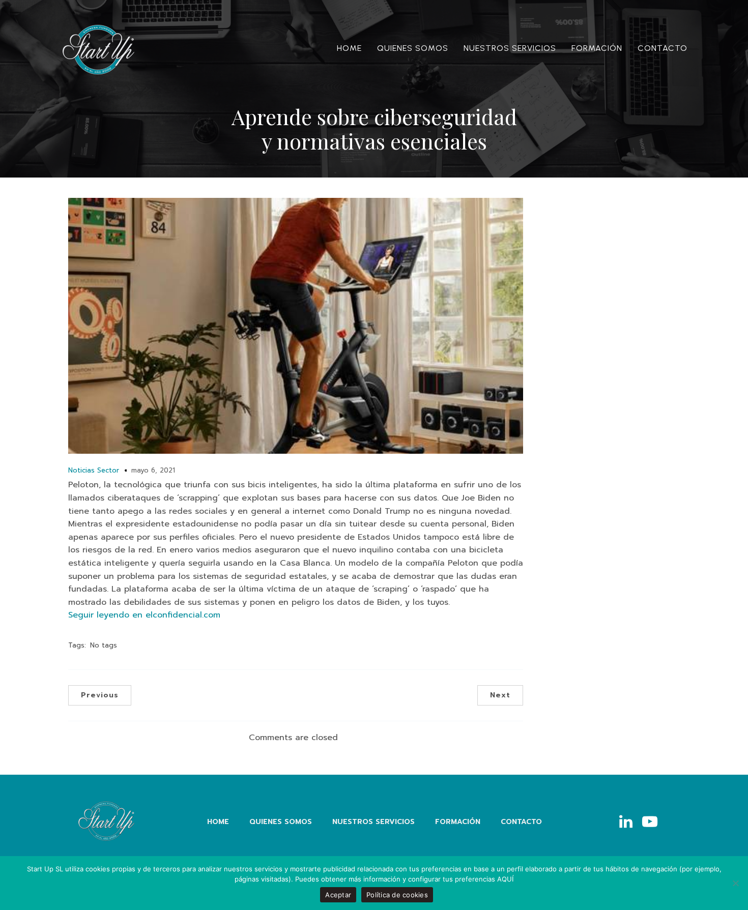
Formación (596, 48)
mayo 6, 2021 (153, 470)
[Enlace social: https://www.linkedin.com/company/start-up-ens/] (630, 822)
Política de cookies (397, 895)
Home (349, 48)
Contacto (662, 48)
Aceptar (338, 895)
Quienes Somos (412, 48)
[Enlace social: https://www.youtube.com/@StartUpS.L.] (654, 822)
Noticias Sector (93, 470)
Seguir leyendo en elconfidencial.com (144, 615)
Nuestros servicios (510, 48)
